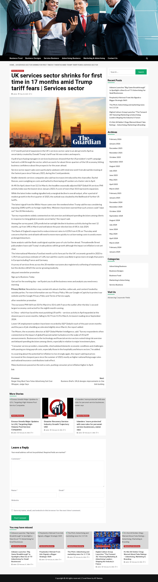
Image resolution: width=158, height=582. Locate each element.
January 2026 (114, 144)
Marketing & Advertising (94, 58)
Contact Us (113, 58)
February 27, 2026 (24, 564)
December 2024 (115, 202)
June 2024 (113, 229)
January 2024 (114, 252)
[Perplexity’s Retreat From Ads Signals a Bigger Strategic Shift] (51, 540)
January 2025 (114, 198)
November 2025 (115, 153)
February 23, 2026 (24, 433)
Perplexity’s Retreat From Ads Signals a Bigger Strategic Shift (125, 98)
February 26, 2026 (52, 559)
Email (62, 490)
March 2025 (114, 189)
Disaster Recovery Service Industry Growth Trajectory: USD (56, 424)
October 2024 (115, 211)
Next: (82, 381)
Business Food (16, 58)
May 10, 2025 (24, 94)
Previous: (32, 381)
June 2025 (113, 175)
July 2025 (113, 171)
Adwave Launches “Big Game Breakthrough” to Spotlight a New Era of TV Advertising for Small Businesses (127, 90)
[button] (147, 58)
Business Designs (33, 58)
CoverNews (86, 578)
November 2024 (115, 207)
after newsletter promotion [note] (23, 300)
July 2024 (113, 225)
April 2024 (113, 238)
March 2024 (114, 243)
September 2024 (116, 216)
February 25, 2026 (109, 567)
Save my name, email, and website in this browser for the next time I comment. (47, 510)
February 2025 (115, 193)
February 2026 (115, 139)
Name (14, 490)
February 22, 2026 (57, 430)
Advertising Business (71, 58)
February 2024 (115, 247)
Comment (16, 459)
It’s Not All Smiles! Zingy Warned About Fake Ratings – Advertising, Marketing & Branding (127, 123)
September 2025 (116, 162)
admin (15, 94)
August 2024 (114, 220)
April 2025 (113, 184)
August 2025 (114, 166)
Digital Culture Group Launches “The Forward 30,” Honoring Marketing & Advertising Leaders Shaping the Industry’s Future (128, 115)
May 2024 (113, 234)
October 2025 (115, 157)
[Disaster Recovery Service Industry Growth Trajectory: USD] (57, 408)
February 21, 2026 (90, 433)
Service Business (51, 58)
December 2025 (115, 148)
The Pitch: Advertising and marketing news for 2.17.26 (126, 106)
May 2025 (113, 180)
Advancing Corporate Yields (119, 297)
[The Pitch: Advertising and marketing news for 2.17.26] (79, 540)
